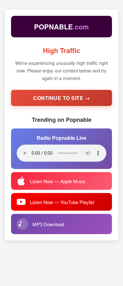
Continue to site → (61, 98)
